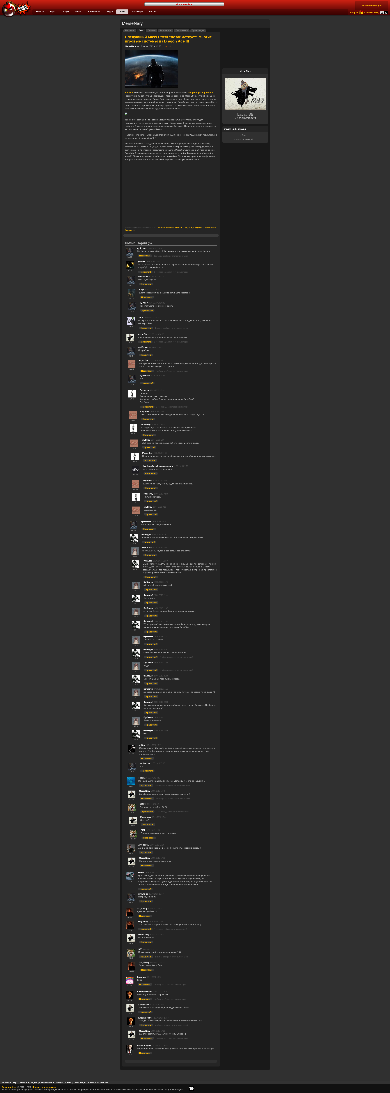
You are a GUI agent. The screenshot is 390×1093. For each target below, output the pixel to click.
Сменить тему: (372, 12)
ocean (141, 778)
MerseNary (130, 46)
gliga (141, 289)
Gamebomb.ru (9, 1087)
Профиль (129, 30)
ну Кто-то (142, 248)
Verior (141, 317)
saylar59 (143, 360)
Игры (52, 12)
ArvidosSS (143, 845)
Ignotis (141, 261)
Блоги (122, 12)
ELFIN (141, 872)
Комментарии (94, 12)
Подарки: (354, 12)
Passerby (144, 390)
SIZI (142, 804)
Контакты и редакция (44, 1087)
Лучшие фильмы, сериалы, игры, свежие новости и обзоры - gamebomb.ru (15, 9)
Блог (141, 30)
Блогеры (153, 12)
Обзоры (65, 12)
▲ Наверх (103, 1082)
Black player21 (144, 1045)
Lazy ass (141, 977)
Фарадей (146, 534)
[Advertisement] (171, 193)
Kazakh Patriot (144, 991)
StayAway (142, 908)
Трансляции (137, 12)
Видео (78, 12)
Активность (165, 30)
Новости (40, 12)
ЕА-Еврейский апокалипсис (158, 466)
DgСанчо (147, 547)
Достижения (182, 30)
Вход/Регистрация (371, 5)
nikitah (142, 745)
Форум (110, 12)
